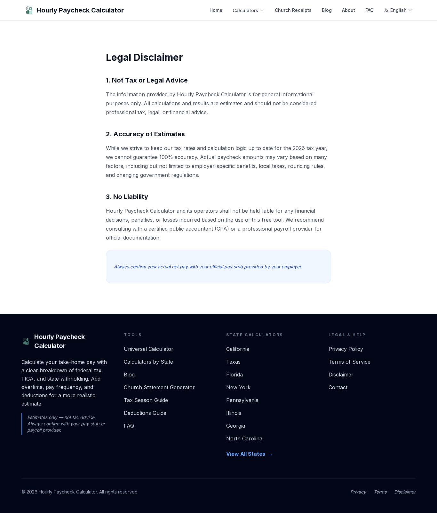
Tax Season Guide (146, 400)
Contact (338, 387)
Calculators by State (148, 362)
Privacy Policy (346, 349)
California (237, 349)
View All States (249, 454)
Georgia (235, 425)
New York (238, 387)
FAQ (369, 10)
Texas (233, 362)
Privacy (358, 491)
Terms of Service (349, 362)
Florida (234, 374)
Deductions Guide (145, 413)
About (348, 10)
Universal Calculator (148, 349)
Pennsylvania (242, 400)
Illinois (233, 413)
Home (216, 10)
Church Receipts (293, 10)
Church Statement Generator (159, 387)
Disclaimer (341, 374)
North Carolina (244, 438)
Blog (327, 10)
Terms (380, 491)
